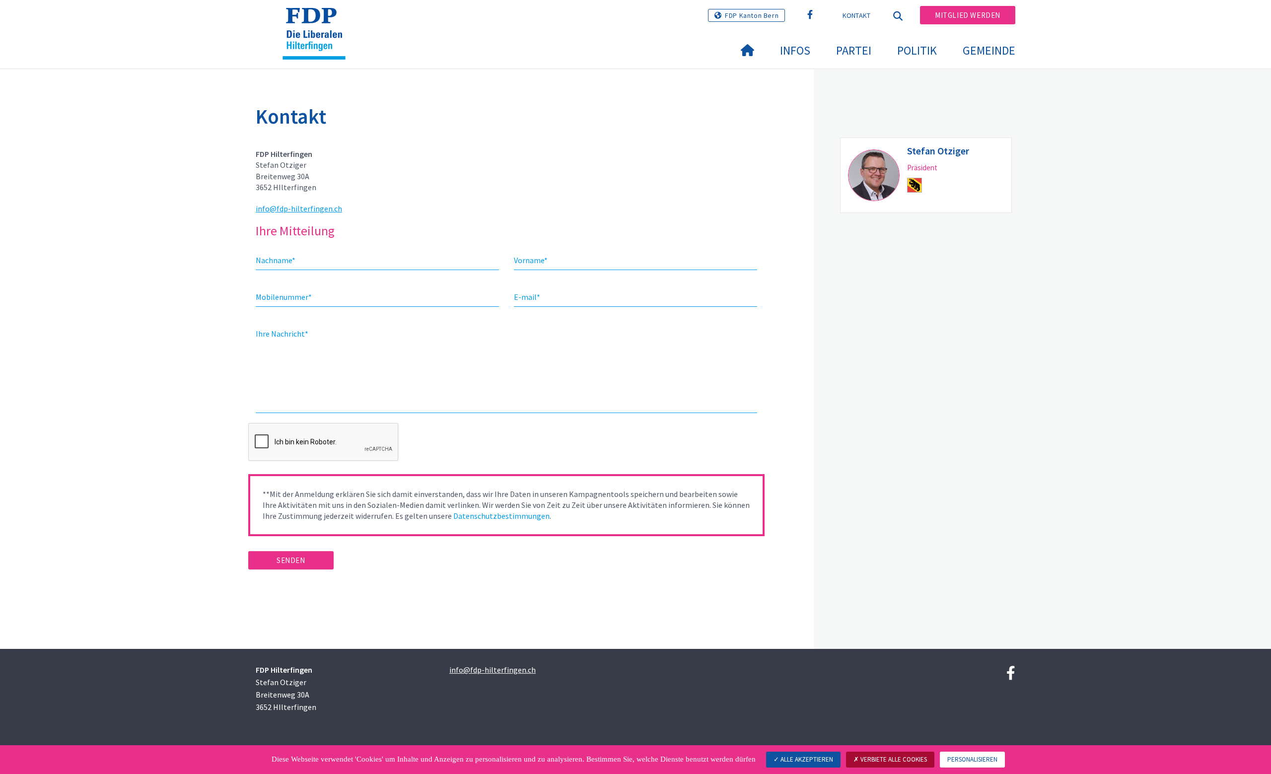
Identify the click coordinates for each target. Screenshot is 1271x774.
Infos (795, 50)
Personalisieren (972, 759)
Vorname (531, 260)
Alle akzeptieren (806, 759)
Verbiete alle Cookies (893, 759)
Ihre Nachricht (282, 334)
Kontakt (857, 15)
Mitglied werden (967, 15)
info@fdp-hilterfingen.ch (299, 208)
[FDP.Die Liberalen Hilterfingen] (318, 20)
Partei (853, 50)
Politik (917, 50)
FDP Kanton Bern (751, 15)
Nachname (275, 260)
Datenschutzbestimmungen (501, 516)
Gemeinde (989, 50)
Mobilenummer (284, 297)
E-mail (527, 297)
